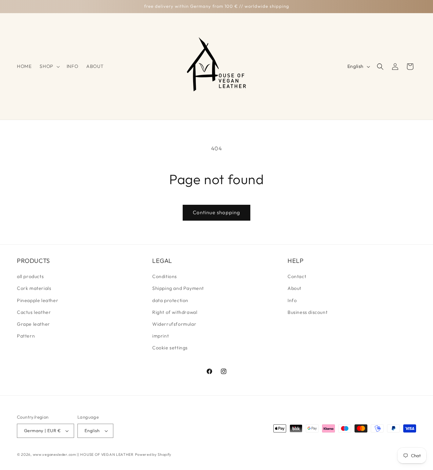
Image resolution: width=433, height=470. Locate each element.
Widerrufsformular (174, 324)
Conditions (164, 276)
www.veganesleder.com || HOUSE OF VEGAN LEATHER (83, 454)
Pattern (26, 336)
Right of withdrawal (174, 312)
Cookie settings (170, 348)
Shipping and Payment (178, 288)
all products (30, 276)
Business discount (307, 312)
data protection (170, 300)
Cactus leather (34, 312)
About (294, 288)
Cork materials (34, 288)
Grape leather (33, 324)
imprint (160, 336)
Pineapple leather (37, 300)
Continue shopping (216, 212)
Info (292, 300)
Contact (297, 276)
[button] (49, 66)
